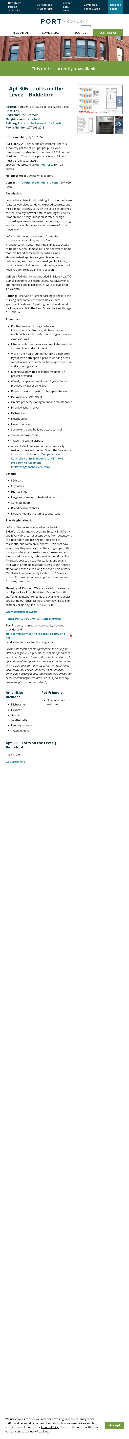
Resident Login (115, 6)
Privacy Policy (50, 1427)
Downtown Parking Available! (14, 6)
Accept (114, 1425)
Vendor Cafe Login (67, 6)
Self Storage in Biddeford (44, 6)
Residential (20, 33)
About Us (79, 33)
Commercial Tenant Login (92, 6)
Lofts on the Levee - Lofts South (39, 123)
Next (119, 101)
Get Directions (15, 762)
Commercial (50, 33)
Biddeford (33, 119)
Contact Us (108, 33)
